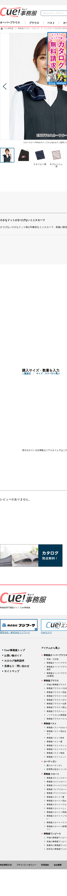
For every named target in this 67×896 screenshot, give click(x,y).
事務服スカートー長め (56, 801)
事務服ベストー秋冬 (55, 738)
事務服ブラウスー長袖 (56, 692)
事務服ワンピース (52, 833)
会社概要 (58, 865)
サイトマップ (11, 671)
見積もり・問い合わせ (16, 666)
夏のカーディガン (54, 765)
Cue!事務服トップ (14, 650)
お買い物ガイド (13, 655)
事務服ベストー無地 (55, 753)
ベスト (51, 22)
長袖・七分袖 (52, 659)
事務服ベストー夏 (54, 741)
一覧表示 (26, 373)
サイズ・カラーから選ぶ (48, 373)
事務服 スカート (51, 774)
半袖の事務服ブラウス (56, 684)
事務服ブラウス (51, 680)
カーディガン (50, 761)
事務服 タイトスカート (57, 782)
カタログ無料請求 (14, 660)
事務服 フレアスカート (57, 789)
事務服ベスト (50, 723)
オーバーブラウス (10, 22)
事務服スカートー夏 (55, 797)
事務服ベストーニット (56, 757)
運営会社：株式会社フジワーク (15, 632)
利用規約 (45, 865)
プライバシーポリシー (26, 865)
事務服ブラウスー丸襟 (56, 704)
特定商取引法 (6, 865)
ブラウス (34, 22)
